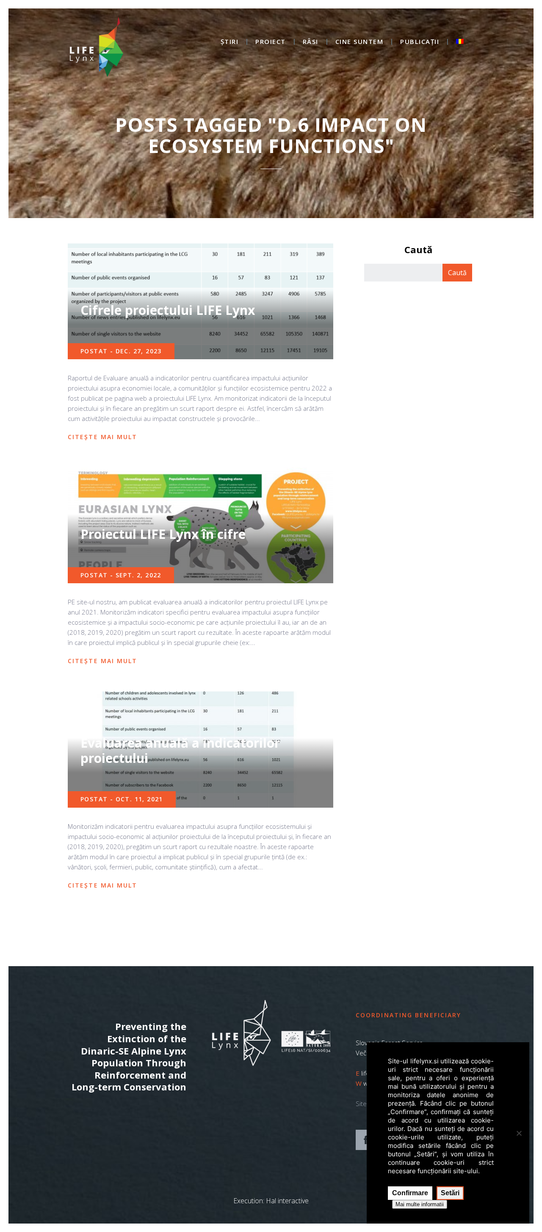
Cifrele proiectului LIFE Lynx (167, 310)
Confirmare (410, 1192)
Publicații (419, 42)
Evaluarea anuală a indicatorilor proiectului (180, 750)
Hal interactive (287, 1200)
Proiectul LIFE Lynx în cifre (163, 534)
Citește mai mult (103, 437)
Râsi (310, 42)
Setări (450, 1192)
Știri (230, 42)
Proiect (270, 42)
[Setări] (518, 1133)
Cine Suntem (359, 42)
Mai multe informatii (419, 1204)
